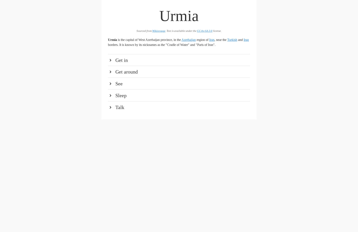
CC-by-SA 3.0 (204, 30)
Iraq (246, 40)
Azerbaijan (188, 40)
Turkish (232, 40)
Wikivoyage (158, 30)
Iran (211, 40)
